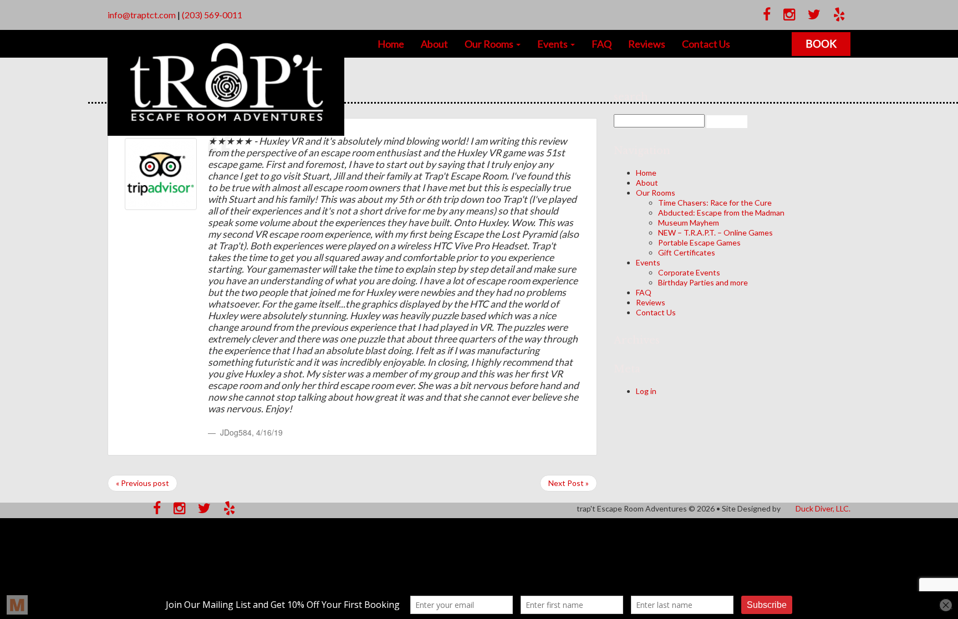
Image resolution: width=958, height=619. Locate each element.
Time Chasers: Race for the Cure (715, 202)
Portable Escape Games (699, 242)
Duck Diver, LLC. (823, 508)
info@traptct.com (142, 14)
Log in (646, 391)
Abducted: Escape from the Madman (721, 212)
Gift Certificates (686, 252)
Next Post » (568, 483)
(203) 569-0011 (212, 14)
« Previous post (142, 483)
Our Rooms (490, 44)
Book (821, 43)
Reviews (646, 44)
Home (391, 44)
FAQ (602, 44)
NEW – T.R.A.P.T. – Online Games (715, 232)
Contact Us (706, 44)
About (434, 44)
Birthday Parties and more (703, 282)
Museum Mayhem (688, 222)
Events (553, 44)
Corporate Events (689, 272)
